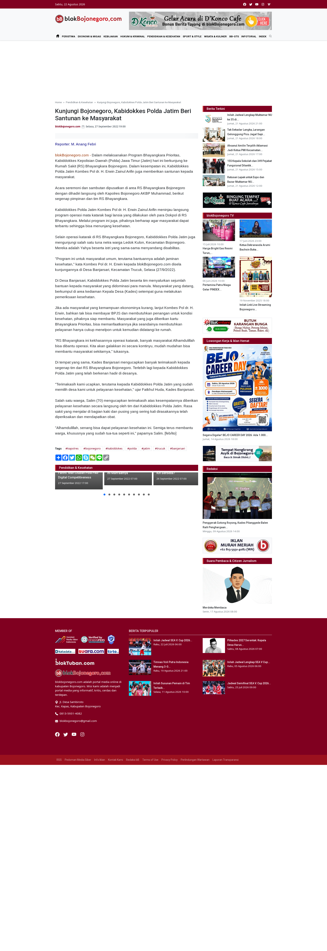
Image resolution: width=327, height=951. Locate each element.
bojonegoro (93, 448)
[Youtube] (74, 734)
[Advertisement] (163, 68)
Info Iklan (99, 759)
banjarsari (178, 448)
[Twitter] (66, 734)
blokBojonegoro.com (67, 126)
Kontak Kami (115, 759)
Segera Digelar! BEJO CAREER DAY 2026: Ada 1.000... (235, 435)
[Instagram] (82, 734)
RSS (59, 759)
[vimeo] (269, 4)
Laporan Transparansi (226, 759)
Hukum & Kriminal (132, 36)
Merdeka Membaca (215, 607)
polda (133, 448)
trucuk (161, 448)
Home (58, 102)
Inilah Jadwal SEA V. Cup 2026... (172, 640)
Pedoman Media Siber (78, 759)
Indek (262, 36)
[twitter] (251, 4)
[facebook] (245, 4)
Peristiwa (68, 36)
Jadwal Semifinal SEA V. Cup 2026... (249, 683)
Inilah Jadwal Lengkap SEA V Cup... (248, 662)
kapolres (73, 448)
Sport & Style (192, 36)
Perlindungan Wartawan (195, 759)
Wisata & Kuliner (215, 36)
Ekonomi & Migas (89, 36)
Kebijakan (111, 36)
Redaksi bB (132, 759)
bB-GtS (234, 36)
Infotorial (248, 36)
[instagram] (263, 4)
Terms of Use (150, 759)
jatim (146, 448)
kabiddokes (114, 448)
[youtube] (257, 4)
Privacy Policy (169, 759)
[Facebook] (57, 734)
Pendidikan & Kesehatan (163, 36)
